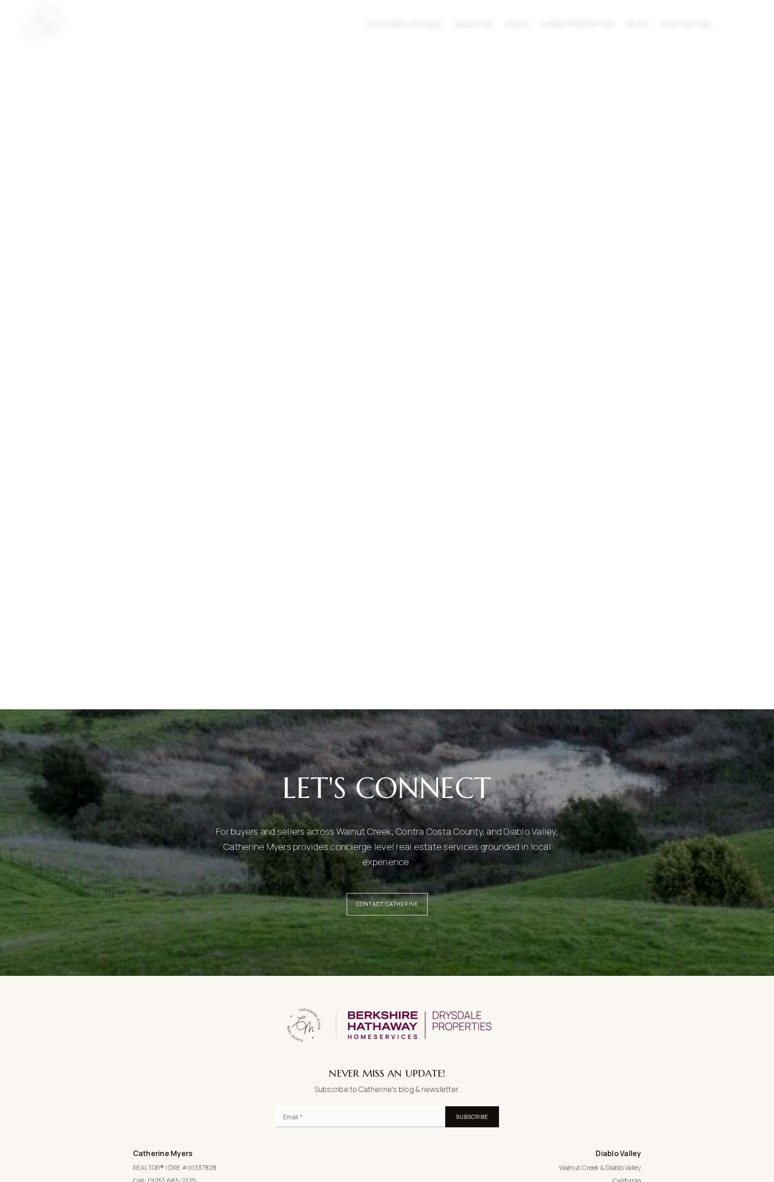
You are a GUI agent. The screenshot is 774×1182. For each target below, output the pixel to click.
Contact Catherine (387, 904)
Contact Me (686, 22)
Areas (517, 22)
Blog (638, 22)
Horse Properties (578, 22)
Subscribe (472, 1117)
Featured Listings (404, 22)
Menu (744, 22)
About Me (473, 22)
